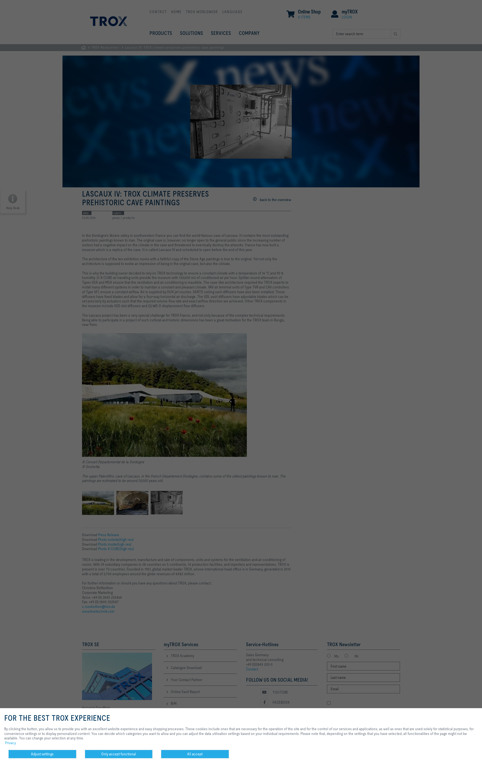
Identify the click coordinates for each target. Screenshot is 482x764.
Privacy (10, 743)
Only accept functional (118, 754)
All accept (195, 754)
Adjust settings (42, 754)
